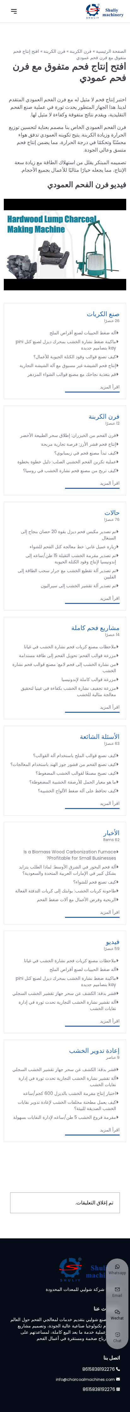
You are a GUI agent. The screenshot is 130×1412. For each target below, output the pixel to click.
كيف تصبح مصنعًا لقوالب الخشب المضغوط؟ (76, 773)
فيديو (113, 941)
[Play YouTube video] (65, 244)
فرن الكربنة (81, 51)
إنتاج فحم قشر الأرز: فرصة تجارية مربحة (78, 444)
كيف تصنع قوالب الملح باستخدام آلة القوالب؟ (74, 755)
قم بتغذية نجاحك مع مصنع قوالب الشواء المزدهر (71, 374)
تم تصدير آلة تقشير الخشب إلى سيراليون (78, 586)
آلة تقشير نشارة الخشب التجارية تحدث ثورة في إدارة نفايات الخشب (67, 1005)
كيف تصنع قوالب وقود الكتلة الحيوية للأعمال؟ (74, 357)
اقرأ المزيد (110, 387)
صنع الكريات (103, 314)
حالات (112, 512)
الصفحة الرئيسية (111, 51)
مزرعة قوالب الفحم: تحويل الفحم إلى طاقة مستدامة (67, 655)
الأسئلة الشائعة (100, 736)
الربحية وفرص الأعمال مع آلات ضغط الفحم (76, 899)
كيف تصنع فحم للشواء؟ (94, 882)
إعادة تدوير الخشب (94, 1050)
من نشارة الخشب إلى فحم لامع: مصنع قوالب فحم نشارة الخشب (64, 667)
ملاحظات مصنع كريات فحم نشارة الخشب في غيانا (70, 647)
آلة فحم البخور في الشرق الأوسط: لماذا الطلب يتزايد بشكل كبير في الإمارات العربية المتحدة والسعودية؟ (67, 870)
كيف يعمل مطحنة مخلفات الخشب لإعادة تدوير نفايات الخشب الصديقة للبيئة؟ (67, 1105)
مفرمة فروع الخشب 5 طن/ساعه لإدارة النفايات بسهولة (64, 1117)
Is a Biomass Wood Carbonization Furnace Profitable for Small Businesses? (70, 855)
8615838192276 (98, 1369)
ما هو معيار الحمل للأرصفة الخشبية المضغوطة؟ (72, 782)
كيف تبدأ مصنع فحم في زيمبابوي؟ (85, 453)
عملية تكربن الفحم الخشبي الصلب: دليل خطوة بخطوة (66, 462)
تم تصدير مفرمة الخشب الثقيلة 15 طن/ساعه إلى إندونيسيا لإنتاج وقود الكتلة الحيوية (71, 558)
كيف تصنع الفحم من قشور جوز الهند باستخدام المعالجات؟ (63, 764)
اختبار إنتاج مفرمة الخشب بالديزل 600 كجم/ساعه (69, 1093)
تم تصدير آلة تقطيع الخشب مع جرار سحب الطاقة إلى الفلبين (67, 573)
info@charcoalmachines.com (85, 1379)
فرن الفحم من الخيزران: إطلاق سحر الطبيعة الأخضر (68, 435)
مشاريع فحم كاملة (95, 627)
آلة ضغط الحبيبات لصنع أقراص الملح (83, 333)
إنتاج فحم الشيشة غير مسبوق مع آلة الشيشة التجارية (68, 365)
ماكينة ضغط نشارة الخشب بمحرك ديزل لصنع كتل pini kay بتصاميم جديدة (66, 344)
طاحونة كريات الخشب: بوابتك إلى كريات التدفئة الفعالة (65, 891)
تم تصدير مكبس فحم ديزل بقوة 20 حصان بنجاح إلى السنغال (68, 534)
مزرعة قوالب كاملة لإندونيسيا (89, 679)
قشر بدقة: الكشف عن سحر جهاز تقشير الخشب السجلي (64, 993)
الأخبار (111, 833)
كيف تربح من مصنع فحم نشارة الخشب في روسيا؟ (69, 470)
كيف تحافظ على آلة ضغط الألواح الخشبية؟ (77, 791)
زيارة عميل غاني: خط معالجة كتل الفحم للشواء (73, 547)
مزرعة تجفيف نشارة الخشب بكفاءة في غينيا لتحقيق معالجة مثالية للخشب (68, 691)
